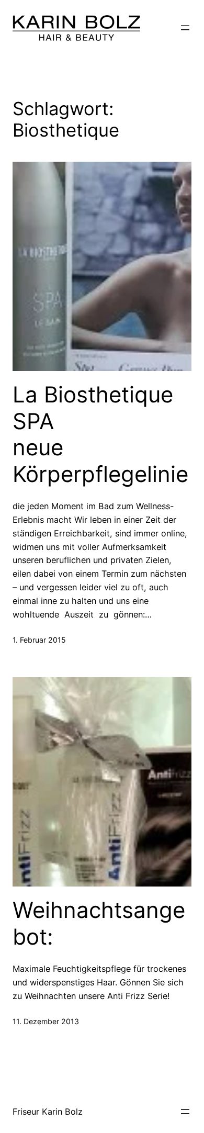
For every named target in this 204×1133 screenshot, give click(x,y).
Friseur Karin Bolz (48, 1111)
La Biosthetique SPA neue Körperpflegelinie (100, 434)
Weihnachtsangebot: (99, 923)
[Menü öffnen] (185, 27)
